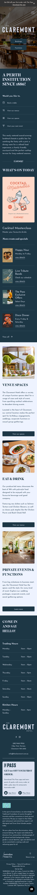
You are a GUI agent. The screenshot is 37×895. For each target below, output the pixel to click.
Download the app (19, 4)
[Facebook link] (16, 737)
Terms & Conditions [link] (23, 864)
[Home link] (18, 727)
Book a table (12, 102)
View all (5, 336)
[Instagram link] (19, 737)
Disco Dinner (22, 315)
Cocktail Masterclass (16, 227)
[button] (33, 13)
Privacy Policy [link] (10, 864)
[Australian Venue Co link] (7, 854)
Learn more (18, 609)
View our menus (13, 110)
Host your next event (15, 126)
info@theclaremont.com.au (18, 753)
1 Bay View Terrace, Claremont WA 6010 (18, 747)
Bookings (18, 41)
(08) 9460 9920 (18, 743)
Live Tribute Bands (21, 272)
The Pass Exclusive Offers (20, 294)
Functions (18, 47)
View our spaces (13, 118)
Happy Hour (22, 249)
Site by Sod (18, 869)
